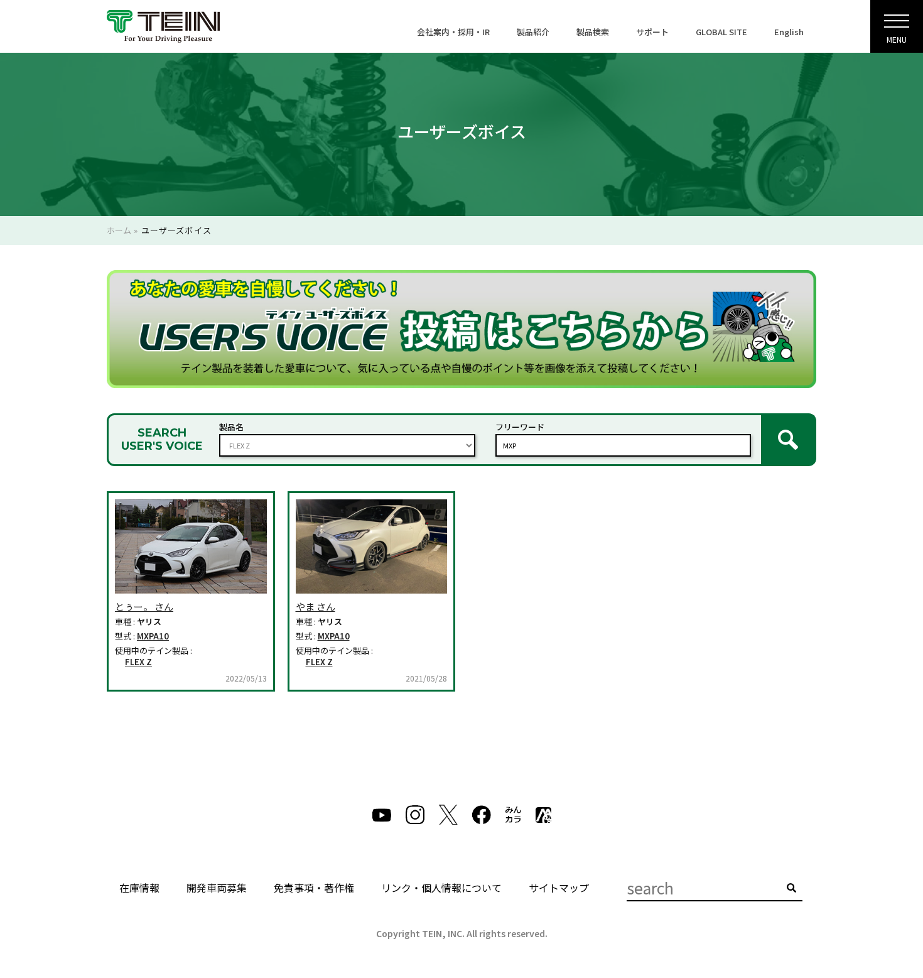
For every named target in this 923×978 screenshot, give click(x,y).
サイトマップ (559, 887)
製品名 (231, 427)
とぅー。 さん (144, 606)
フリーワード (519, 427)
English (789, 32)
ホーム (119, 230)
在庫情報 (139, 887)
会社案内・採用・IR (453, 32)
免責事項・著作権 (314, 887)
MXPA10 (153, 636)
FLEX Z (138, 662)
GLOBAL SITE (721, 32)
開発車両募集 (216, 887)
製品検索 (592, 32)
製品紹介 (533, 32)
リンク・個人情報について (441, 887)
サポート (652, 32)
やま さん (315, 606)
